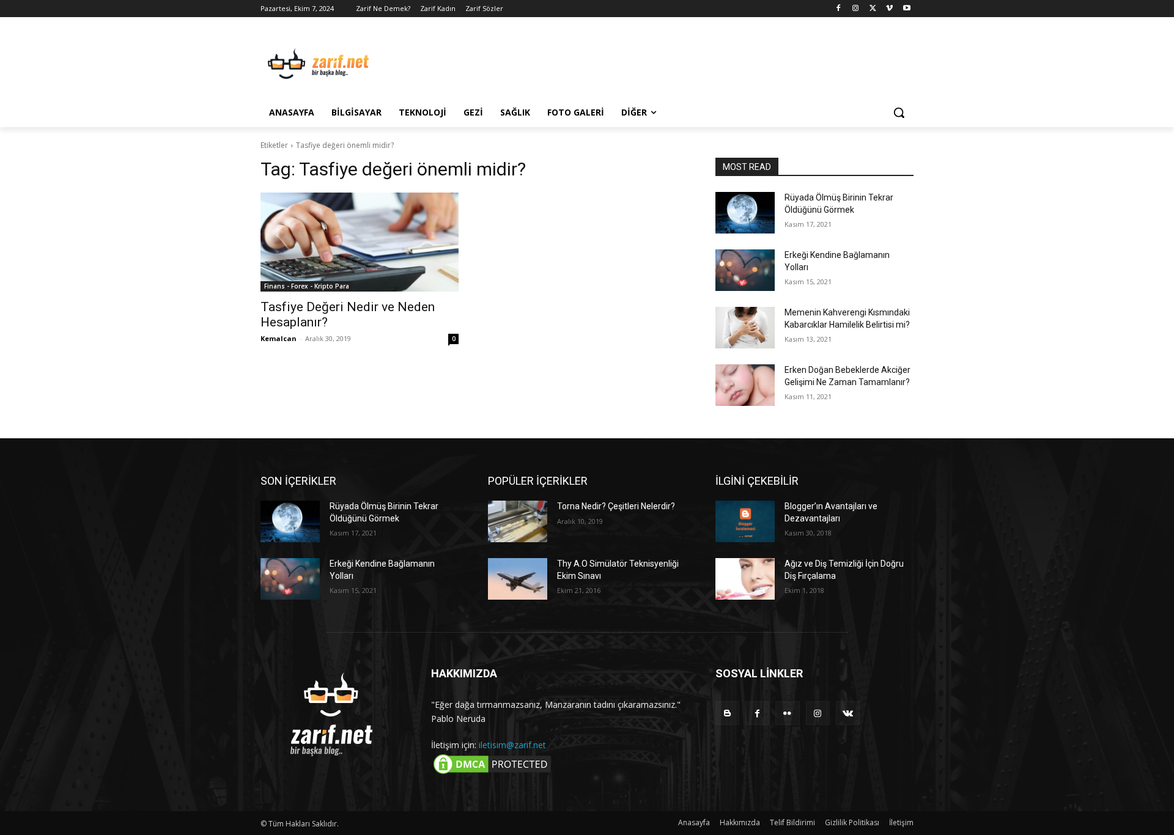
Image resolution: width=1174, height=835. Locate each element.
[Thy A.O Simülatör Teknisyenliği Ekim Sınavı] (517, 579)
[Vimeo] (889, 9)
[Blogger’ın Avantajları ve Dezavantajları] (745, 521)
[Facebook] (839, 9)
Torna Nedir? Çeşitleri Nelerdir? (616, 506)
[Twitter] (873, 9)
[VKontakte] (848, 713)
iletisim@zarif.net (512, 745)
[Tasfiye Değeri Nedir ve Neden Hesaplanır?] (359, 242)
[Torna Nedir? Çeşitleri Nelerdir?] (517, 521)
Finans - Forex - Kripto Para (306, 286)
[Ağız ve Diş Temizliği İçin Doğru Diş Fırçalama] (745, 579)
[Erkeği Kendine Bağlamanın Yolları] (745, 270)
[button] (899, 112)
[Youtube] (906, 9)
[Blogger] (727, 713)
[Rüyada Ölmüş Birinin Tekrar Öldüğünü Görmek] (745, 213)
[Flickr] (787, 713)
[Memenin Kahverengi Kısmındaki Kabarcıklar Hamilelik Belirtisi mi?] (745, 327)
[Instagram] (856, 9)
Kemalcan (278, 338)
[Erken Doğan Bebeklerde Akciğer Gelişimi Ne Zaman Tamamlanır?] (745, 385)
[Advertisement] (678, 61)
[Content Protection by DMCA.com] (492, 773)
